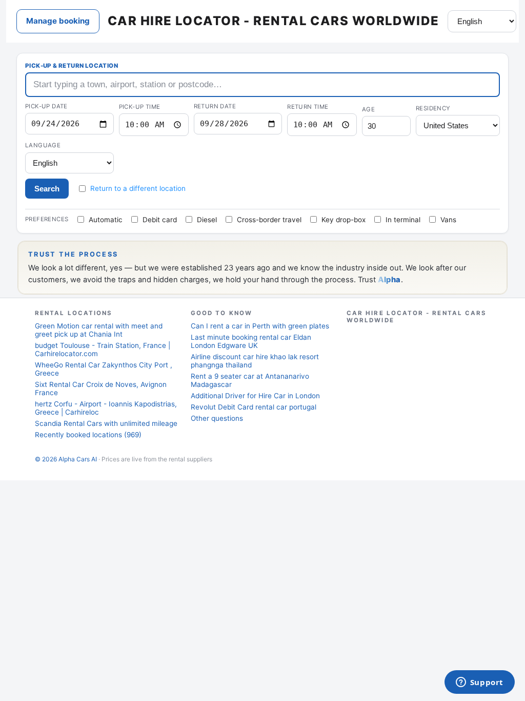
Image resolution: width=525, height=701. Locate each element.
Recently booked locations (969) (88, 435)
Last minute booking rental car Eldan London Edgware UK (251, 341)
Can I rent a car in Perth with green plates (260, 326)
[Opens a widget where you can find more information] (479, 683)
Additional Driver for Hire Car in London (255, 396)
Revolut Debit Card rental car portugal (253, 407)
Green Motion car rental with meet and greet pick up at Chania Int (99, 330)
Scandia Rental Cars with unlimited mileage (106, 423)
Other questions (217, 418)
